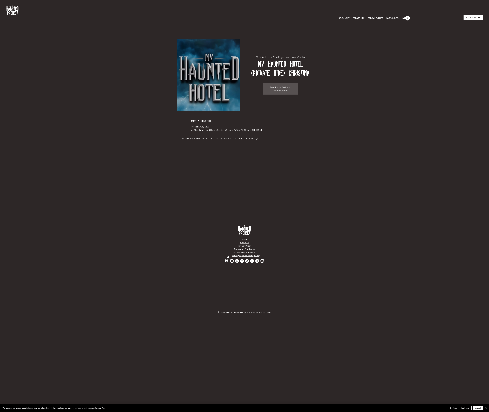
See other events (280, 90)
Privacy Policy (244, 246)
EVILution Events (264, 312)
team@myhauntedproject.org (246, 255)
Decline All (465, 408)
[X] (257, 261)
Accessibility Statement (244, 252)
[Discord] (262, 261)
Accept (478, 408)
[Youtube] (232, 261)
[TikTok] (247, 261)
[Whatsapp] (252, 261)
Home (244, 239)
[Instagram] (242, 261)
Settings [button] (453, 408)
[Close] (485, 408)
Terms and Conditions (244, 249)
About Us (244, 242)
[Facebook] (237, 261)
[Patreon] (227, 261)
